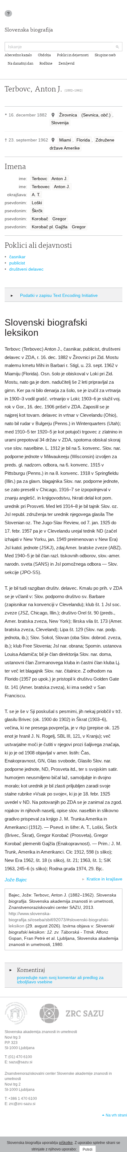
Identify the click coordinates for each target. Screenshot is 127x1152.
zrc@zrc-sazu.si (22, 1104)
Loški (37, 202)
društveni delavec (26, 269)
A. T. (36, 194)
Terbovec (41, 186)
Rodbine (45, 63)
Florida (83, 139)
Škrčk (37, 210)
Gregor (59, 218)
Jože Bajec (16, 879)
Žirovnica (68, 114)
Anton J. (59, 178)
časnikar (17, 256)
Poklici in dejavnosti (72, 55)
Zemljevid (67, 63)
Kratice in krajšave (104, 878)
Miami (65, 139)
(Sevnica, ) (96, 114)
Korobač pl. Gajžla (50, 226)
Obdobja (44, 55)
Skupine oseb (105, 55)
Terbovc (39, 178)
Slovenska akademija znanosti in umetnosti (41, 1032)
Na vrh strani (116, 1115)
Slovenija (60, 122)
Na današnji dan (20, 63)
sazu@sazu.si (20, 1062)
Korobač (40, 218)
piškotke (66, 1143)
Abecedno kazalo (18, 55)
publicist (17, 262)
